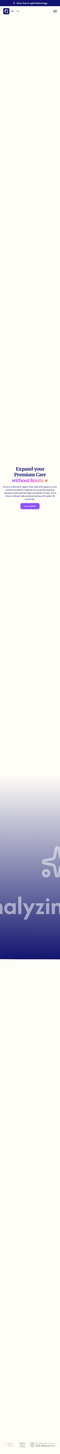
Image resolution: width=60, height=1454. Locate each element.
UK (18, 11)
